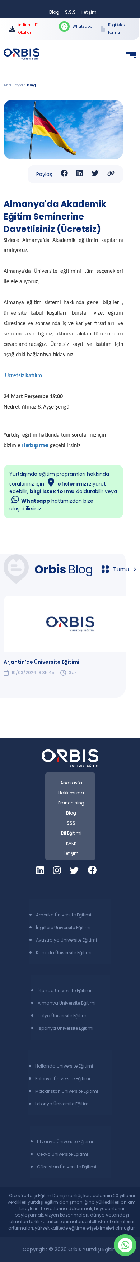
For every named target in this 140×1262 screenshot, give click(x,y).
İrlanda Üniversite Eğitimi (64, 990)
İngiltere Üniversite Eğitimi (63, 927)
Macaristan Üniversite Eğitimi (66, 1091)
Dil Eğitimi (71, 833)
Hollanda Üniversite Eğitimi (64, 1066)
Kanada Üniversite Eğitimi (64, 953)
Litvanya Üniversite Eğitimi (65, 1142)
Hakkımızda (71, 793)
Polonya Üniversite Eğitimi (62, 1079)
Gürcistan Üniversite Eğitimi (66, 1167)
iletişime (35, 445)
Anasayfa (71, 783)
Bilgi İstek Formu (116, 28)
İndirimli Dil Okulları (28, 28)
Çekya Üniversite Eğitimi (62, 1154)
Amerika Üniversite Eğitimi (63, 915)
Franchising (71, 803)
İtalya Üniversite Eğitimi (63, 1016)
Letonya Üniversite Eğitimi (62, 1104)
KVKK (71, 843)
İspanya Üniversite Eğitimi (65, 1028)
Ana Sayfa (13, 85)
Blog (54, 12)
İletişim (89, 12)
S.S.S (70, 12)
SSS (71, 823)
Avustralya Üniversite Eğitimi (66, 940)
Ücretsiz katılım (23, 376)
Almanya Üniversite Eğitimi (66, 1003)
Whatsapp (82, 26)
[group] (70, 636)
